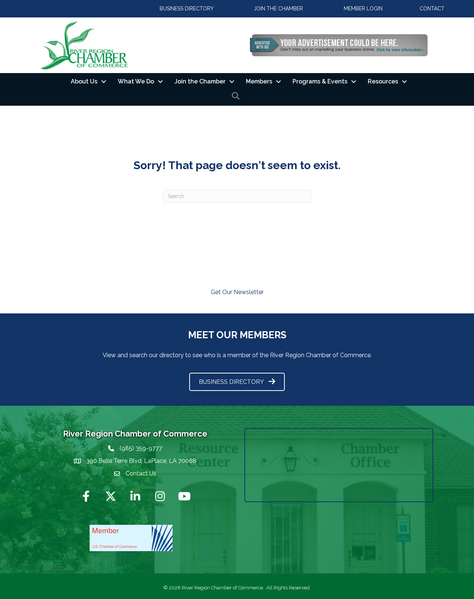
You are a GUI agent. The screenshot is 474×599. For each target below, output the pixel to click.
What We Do (136, 81)
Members (259, 81)
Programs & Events (320, 81)
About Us (84, 81)
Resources (383, 81)
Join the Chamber (200, 81)
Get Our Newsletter (237, 292)
